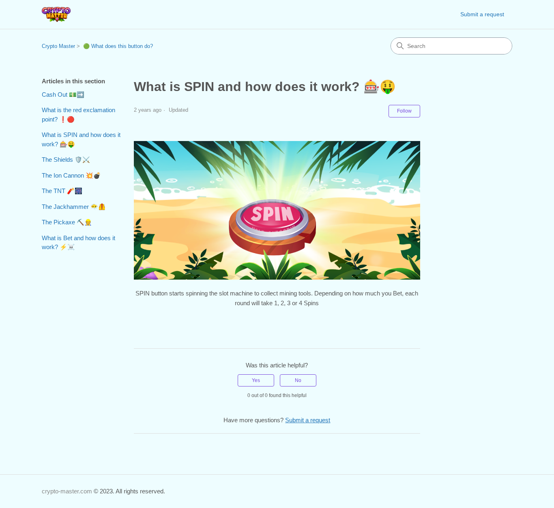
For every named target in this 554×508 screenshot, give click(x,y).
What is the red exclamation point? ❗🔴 (78, 114)
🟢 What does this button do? (118, 46)
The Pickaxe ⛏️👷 (67, 222)
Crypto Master (58, 46)
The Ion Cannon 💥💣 (71, 175)
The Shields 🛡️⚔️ (66, 159)
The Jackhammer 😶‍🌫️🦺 (74, 206)
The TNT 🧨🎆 (62, 190)
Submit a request (482, 14)
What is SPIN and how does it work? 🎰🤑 (81, 139)
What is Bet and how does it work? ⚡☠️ (78, 242)
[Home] (56, 14)
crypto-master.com (67, 491)
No (298, 380)
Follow (404, 111)
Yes (256, 380)
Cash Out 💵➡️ (63, 94)
